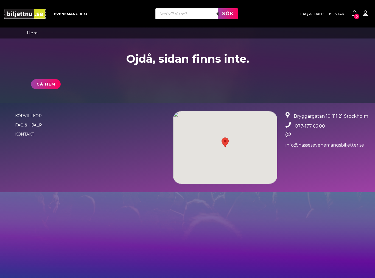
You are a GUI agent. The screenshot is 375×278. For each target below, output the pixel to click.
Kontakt (337, 14)
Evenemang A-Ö (70, 14)
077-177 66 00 (310, 126)
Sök (228, 13)
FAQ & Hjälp (28, 125)
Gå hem (46, 84)
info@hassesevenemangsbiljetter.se (325, 145)
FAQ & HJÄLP (312, 14)
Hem (32, 33)
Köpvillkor (28, 115)
